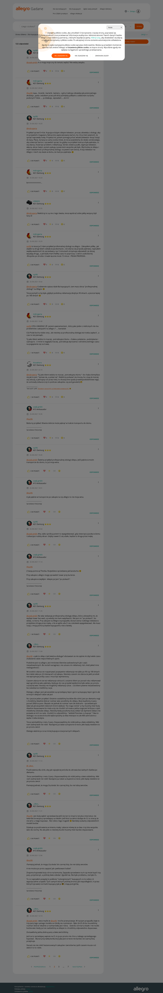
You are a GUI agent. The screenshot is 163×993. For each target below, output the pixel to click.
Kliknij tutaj (95, 37)
